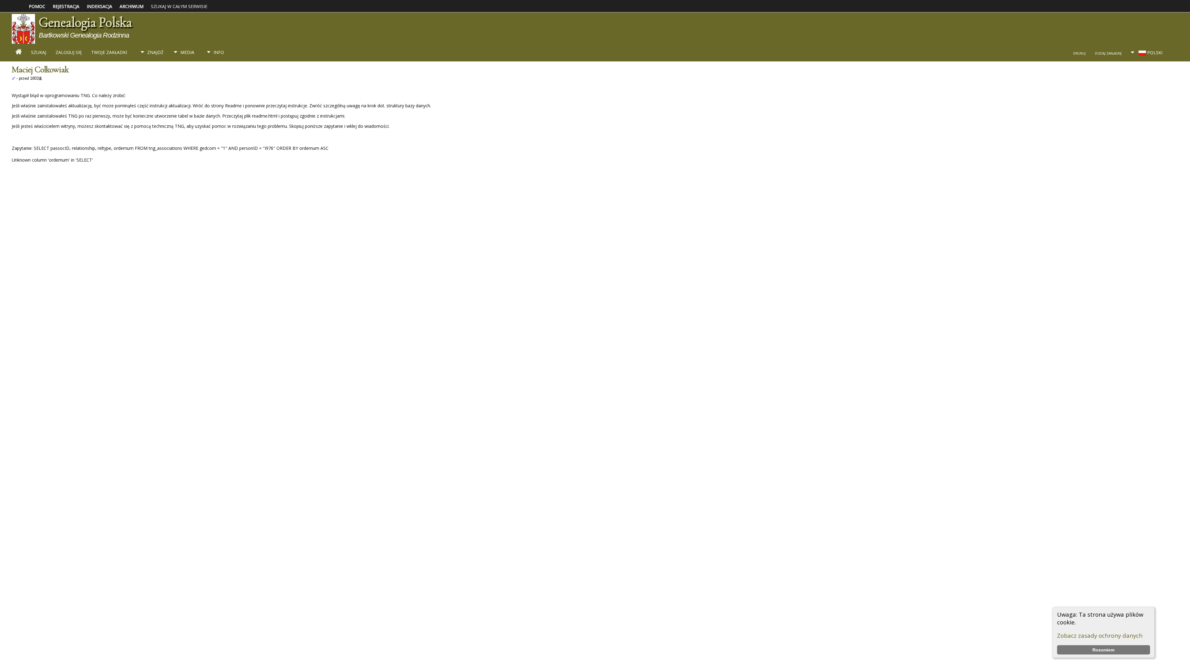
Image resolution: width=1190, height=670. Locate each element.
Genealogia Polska (85, 22)
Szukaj (38, 52)
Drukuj (1079, 53)
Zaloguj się (68, 52)
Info (219, 52)
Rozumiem (1103, 649)
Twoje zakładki (109, 52)
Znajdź (155, 52)
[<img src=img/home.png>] (18, 53)
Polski (1154, 53)
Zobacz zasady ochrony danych (1100, 635)
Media (187, 52)
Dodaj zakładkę (1108, 53)
